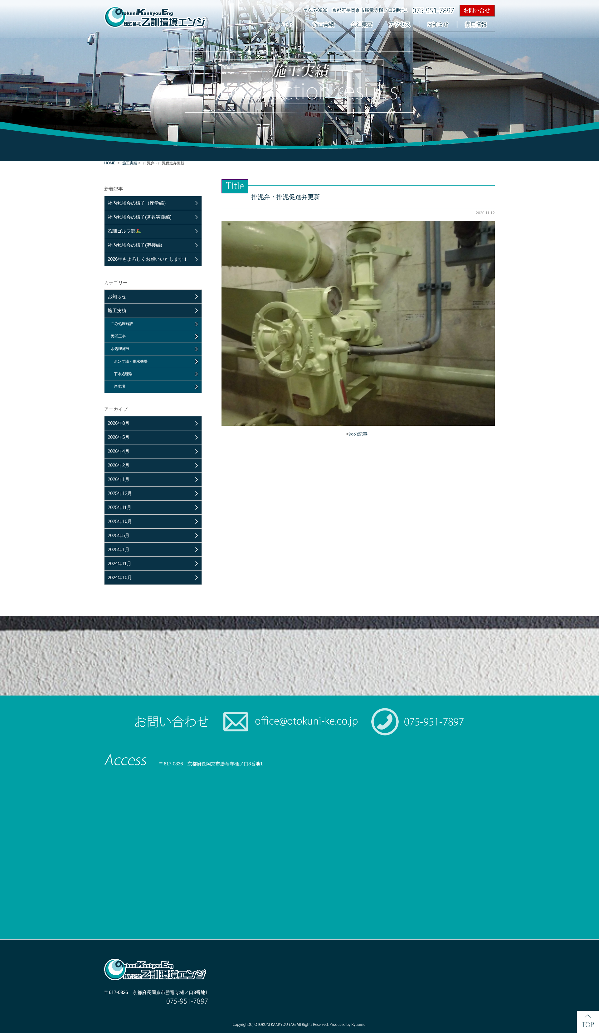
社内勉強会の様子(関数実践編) (140, 217)
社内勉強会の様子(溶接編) (135, 245)
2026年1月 (118, 479)
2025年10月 (120, 521)
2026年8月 (118, 423)
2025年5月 (118, 535)
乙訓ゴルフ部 (122, 231)
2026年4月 (118, 451)
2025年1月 (118, 549)
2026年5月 (118, 437)
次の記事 (358, 434)
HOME (109, 163)
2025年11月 (119, 507)
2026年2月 (118, 465)
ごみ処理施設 (122, 324)
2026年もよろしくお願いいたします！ (148, 259)
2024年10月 (120, 577)
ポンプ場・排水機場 (131, 361)
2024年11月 (119, 563)
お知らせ (117, 296)
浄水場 (119, 386)
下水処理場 (123, 374)
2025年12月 (120, 493)
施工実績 (129, 163)
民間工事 (118, 336)
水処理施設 (120, 349)
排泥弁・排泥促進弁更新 (285, 196)
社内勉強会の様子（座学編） (138, 203)
